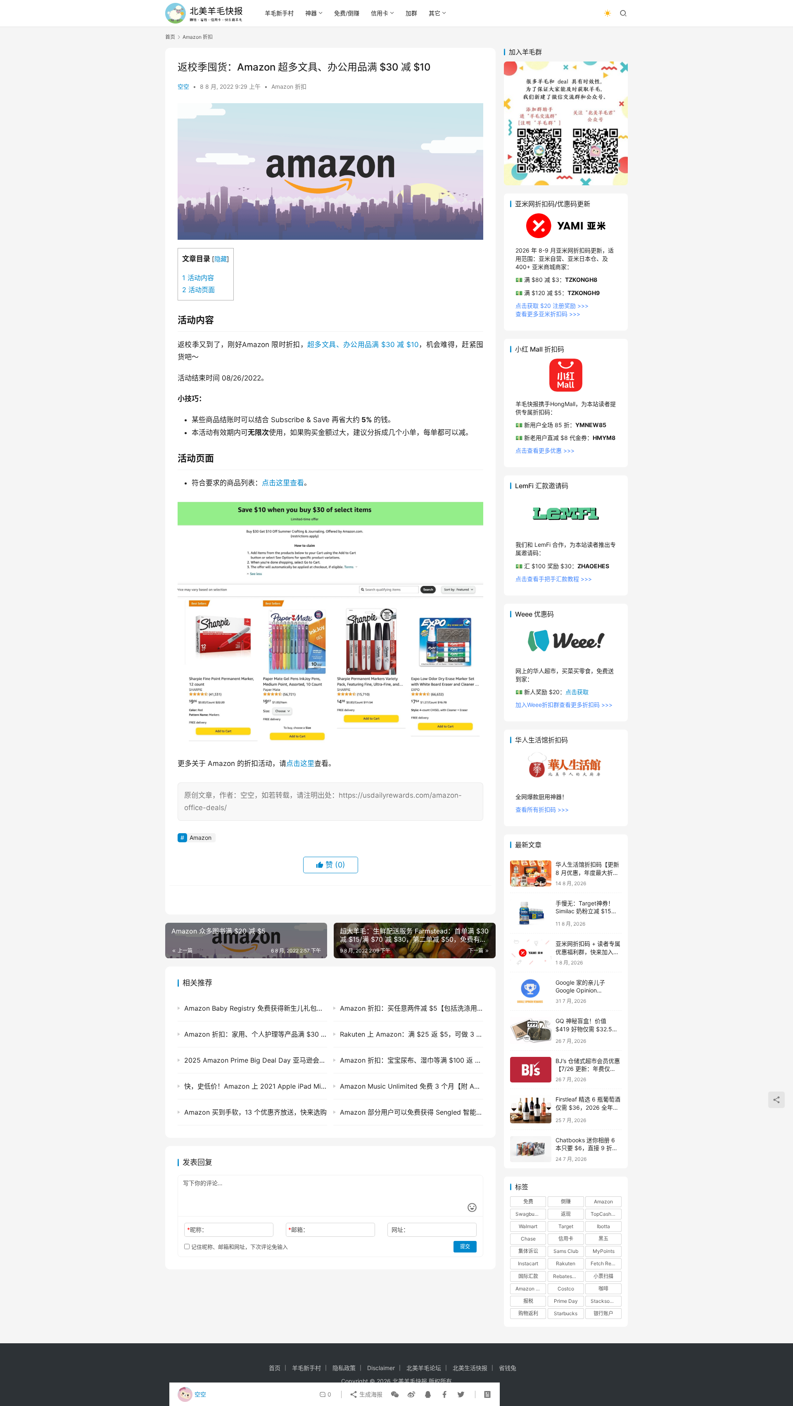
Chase (528, 1239)
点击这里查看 (283, 483)
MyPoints (604, 1251)
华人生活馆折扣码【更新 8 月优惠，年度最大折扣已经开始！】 (587, 872)
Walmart (528, 1226)
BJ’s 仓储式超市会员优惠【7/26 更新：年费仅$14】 (588, 1068)
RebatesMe (566, 1276)
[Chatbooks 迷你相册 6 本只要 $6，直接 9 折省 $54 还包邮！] (530, 1149)
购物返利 (528, 1313)
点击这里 (300, 763)
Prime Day (566, 1301)
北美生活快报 (470, 1367)
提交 (465, 1246)
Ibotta (603, 1226)
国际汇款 (528, 1276)
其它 (434, 13)
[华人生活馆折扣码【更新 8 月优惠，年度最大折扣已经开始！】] (530, 873)
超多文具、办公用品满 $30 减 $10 (363, 344)
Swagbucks (529, 1214)
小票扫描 (603, 1276)
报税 (528, 1301)
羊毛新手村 (279, 13)
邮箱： (298, 1229)
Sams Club (565, 1251)
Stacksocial (604, 1301)
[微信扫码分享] (394, 1394)
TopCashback (606, 1214)
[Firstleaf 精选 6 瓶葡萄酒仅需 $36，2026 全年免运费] (530, 1109)
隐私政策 (344, 1367)
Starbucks (565, 1313)
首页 (170, 37)
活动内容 (198, 278)
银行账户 (603, 1313)
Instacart (528, 1263)
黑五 (603, 1239)
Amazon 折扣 (288, 86)
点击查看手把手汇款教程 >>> (553, 578)
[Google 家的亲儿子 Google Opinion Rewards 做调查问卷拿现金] (530, 991)
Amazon (200, 837)
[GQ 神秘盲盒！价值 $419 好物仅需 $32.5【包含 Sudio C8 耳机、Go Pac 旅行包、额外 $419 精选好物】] (530, 1030)
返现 (566, 1214)
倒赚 (566, 1201)
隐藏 (220, 259)
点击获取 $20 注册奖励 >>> (552, 305)
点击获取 (577, 691)
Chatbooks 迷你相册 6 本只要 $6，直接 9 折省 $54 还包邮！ (587, 1148)
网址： (400, 1229)
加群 (411, 13)
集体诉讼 (528, 1251)
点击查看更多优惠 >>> (545, 450)
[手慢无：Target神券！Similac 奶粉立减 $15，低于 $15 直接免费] (530, 913)
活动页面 (198, 290)
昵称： (197, 1229)
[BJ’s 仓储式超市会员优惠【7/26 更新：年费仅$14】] (530, 1070)
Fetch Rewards (606, 1263)
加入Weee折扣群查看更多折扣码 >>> (564, 704)
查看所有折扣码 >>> (542, 809)
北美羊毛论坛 (423, 1367)
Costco (566, 1288)
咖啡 (603, 1288)
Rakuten (565, 1263)
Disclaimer (381, 1367)
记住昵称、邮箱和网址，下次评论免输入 (239, 1246)
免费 (528, 1201)
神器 (311, 13)
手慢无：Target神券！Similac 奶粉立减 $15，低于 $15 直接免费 (586, 911)
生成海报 (370, 1394)
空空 (183, 86)
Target (565, 1226)
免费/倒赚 (346, 13)
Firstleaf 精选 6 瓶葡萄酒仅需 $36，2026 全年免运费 (588, 1107)
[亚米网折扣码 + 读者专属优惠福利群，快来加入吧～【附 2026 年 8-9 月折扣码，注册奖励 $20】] (530, 953)
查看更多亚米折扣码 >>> (547, 313)
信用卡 (379, 13)
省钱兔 (507, 1367)
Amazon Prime (530, 1288)
